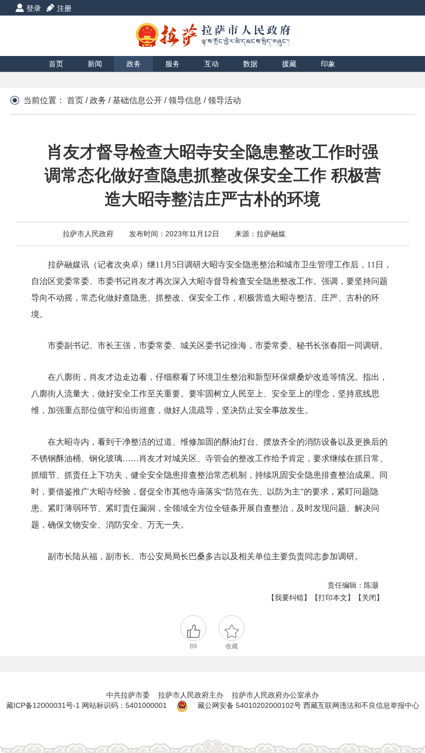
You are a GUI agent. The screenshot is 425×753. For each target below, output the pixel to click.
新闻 (95, 64)
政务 (133, 64)
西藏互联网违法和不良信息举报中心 (361, 705)
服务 (172, 64)
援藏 (289, 64)
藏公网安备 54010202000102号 (249, 705)
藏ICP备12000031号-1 (44, 705)
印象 (328, 64)
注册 (64, 8)
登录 (33, 8)
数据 (250, 64)
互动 (211, 64)
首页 (56, 64)
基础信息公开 (137, 100)
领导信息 (185, 100)
